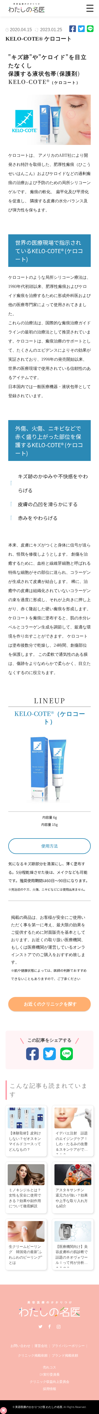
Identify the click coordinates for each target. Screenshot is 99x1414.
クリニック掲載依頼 (33, 1355)
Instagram (59, 1326)
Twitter (40, 1326)
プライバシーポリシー (68, 1346)
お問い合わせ (20, 1346)
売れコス (49, 1367)
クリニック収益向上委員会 (49, 1381)
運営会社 (41, 1346)
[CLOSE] (90, 8)
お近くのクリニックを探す (50, 1004)
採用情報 (49, 1389)
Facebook (49, 1326)
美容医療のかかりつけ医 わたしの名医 (38, 1407)
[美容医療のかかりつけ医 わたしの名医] (50, 1315)
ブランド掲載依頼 (65, 1355)
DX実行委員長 (50, 1374)
